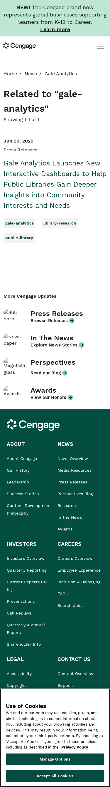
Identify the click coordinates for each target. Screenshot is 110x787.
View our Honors (48, 397)
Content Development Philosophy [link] (29, 509)
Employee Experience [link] (79, 570)
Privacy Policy (74, 747)
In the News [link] (69, 517)
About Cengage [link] (22, 458)
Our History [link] (18, 470)
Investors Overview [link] (26, 558)
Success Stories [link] (23, 493)
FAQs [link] (62, 593)
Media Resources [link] (74, 470)
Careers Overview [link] (75, 558)
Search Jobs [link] (69, 605)
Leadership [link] (18, 482)
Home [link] (10, 73)
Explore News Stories (54, 345)
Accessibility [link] (19, 673)
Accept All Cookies (55, 776)
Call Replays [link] (19, 613)
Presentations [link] (21, 601)
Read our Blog (46, 373)
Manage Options (55, 759)
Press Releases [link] (72, 482)
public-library (19, 237)
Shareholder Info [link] (24, 644)
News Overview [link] (72, 458)
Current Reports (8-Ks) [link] (27, 586)
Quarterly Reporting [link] (26, 570)
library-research (59, 223)
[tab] (100, 45)
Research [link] (66, 505)
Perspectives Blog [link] (75, 493)
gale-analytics (19, 223)
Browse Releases (49, 320)
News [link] (31, 73)
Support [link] (66, 685)
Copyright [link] (16, 685)
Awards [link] (64, 529)
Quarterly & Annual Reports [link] (26, 628)
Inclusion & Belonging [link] (78, 582)
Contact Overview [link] (75, 673)
